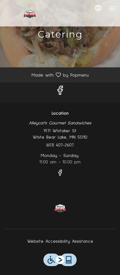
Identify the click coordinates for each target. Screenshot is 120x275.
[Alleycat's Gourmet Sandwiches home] (29, 13)
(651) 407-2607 (60, 145)
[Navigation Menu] (112, 8)
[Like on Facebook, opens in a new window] (60, 92)
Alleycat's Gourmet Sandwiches (60, 208)
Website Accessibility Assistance (60, 241)
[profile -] (98, 8)
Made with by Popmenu (46, 75)
